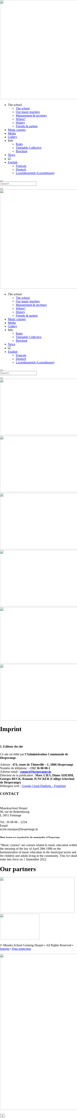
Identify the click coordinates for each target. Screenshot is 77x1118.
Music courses (17, 129)
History (20, 122)
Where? (20, 119)
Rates (19, 144)
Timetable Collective (28, 147)
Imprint (5, 948)
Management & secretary (31, 115)
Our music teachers (28, 112)
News (11, 154)
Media (12, 133)
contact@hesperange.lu (35, 771)
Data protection (21, 948)
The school (23, 108)
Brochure (21, 151)
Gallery (12, 137)
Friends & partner (27, 126)
